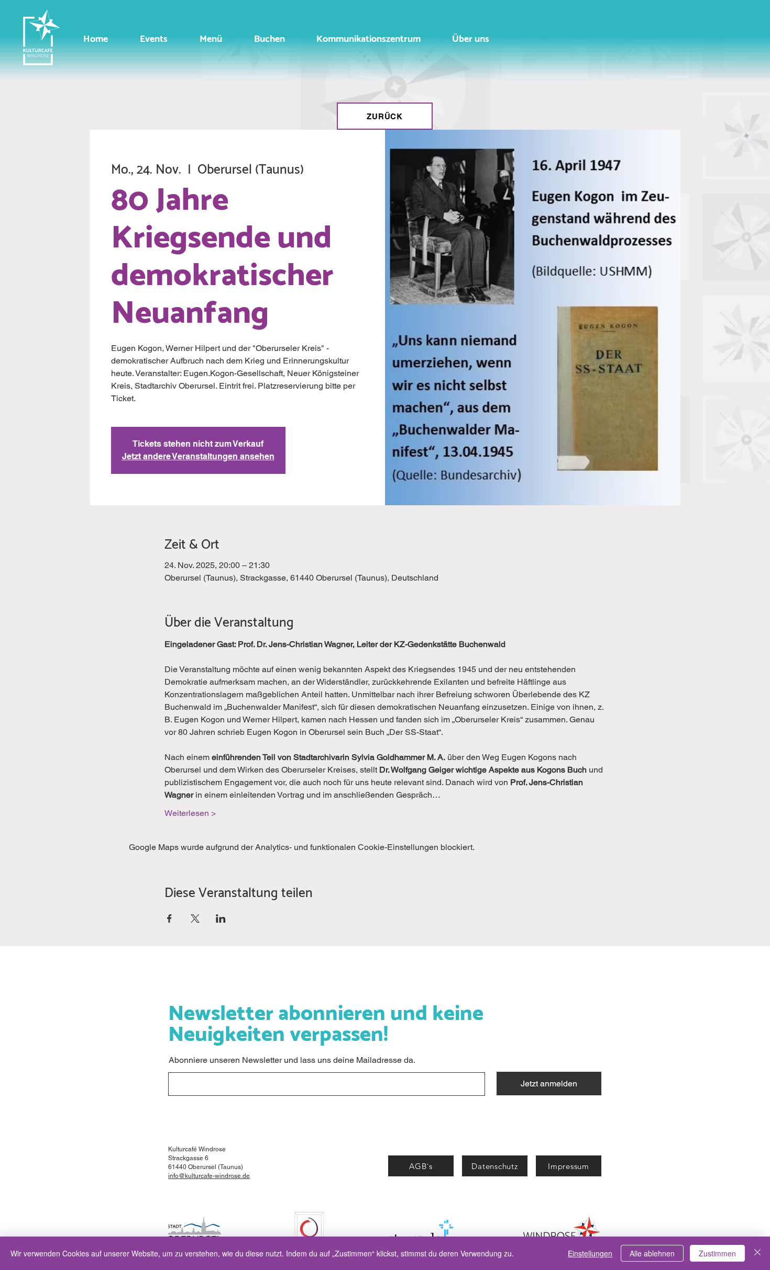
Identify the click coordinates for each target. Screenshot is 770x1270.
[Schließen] (757, 1253)
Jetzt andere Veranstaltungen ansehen (198, 456)
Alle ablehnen (652, 1253)
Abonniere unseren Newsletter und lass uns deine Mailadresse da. (292, 1060)
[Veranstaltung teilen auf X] (195, 918)
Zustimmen (717, 1253)
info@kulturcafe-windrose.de (209, 1176)
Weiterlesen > (190, 813)
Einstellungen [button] (590, 1253)
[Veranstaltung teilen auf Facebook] (169, 918)
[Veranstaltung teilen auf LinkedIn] (221, 918)
